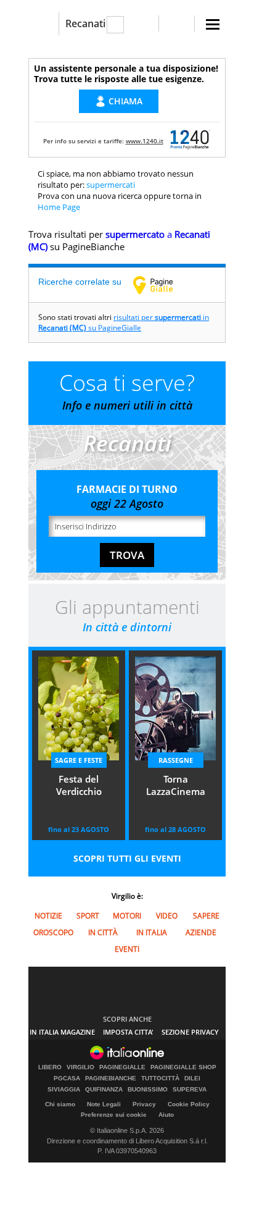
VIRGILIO (80, 1067)
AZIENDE (201, 932)
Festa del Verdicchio (79, 785)
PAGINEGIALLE (122, 1067)
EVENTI (127, 949)
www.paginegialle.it (162, 284)
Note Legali (104, 1104)
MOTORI (127, 915)
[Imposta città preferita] (43, 23)
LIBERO (50, 1067)
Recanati (85, 23)
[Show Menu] (212, 24)
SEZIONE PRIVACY (190, 1031)
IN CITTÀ (103, 932)
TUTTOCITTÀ (160, 1078)
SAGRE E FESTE (78, 760)
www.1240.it (144, 141)
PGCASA (67, 1078)
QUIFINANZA (104, 1090)
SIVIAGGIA (63, 1090)
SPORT (87, 915)
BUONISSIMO (148, 1090)
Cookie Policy (189, 1104)
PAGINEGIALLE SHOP (183, 1067)
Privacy (144, 1104)
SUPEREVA (190, 1090)
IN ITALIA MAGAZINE (62, 1031)
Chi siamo (60, 1104)
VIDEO (167, 915)
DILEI (192, 1078)
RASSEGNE (175, 760)
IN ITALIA (151, 932)
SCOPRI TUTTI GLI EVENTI (127, 858)
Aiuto (166, 1114)
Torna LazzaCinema (175, 785)
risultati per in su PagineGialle (123, 322)
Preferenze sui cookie (114, 1114)
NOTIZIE (48, 915)
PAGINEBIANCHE (110, 1078)
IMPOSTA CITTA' (128, 1031)
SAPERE (206, 915)
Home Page (59, 206)
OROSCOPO (53, 932)
